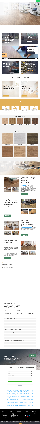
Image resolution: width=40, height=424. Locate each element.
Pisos (29, 36)
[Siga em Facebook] (19, 385)
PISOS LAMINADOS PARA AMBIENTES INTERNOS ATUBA (25, 402)
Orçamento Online (7, 215)
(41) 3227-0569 (25, 21)
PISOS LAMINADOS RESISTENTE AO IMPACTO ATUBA (20, 405)
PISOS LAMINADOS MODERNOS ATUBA (15, 402)
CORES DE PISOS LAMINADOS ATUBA (13, 390)
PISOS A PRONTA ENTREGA (29, 63)
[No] (39, 422)
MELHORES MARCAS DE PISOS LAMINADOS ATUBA (12, 398)
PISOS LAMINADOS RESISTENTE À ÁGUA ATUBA (12, 404)
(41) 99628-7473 (12, 414)
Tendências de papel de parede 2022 (7, 264)
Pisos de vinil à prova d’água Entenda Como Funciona (22, 297)
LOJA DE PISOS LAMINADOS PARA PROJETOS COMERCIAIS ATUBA (26, 397)
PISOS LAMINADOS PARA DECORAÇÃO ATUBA (20, 403)
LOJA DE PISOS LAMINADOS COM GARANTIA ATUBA (23, 393)
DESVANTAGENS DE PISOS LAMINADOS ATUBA (14, 391)
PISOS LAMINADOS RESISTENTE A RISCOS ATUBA (23, 404)
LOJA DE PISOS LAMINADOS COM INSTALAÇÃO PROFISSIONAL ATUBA (23, 394)
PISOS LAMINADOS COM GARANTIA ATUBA (17, 399)
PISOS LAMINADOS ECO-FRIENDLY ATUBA (20, 401)
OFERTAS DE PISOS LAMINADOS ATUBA (22, 398)
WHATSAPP (33, 21)
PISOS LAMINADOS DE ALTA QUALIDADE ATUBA (14, 400)
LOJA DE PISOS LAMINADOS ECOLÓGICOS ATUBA (14, 397)
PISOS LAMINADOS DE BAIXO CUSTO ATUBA (24, 400)
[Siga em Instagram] (21, 385)
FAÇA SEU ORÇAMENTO (29, 70)
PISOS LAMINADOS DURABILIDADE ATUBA (11, 401)
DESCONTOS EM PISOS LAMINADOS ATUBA (21, 390)
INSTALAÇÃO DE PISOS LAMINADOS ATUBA (24, 391)
